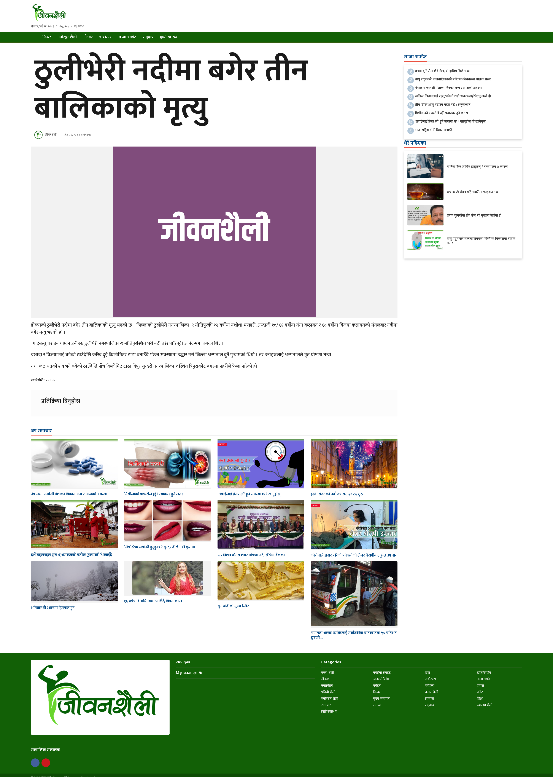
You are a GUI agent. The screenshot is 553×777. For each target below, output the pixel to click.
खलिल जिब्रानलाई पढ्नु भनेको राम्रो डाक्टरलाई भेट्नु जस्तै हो (453, 96)
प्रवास (480, 686)
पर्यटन (377, 686)
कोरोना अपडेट (382, 673)
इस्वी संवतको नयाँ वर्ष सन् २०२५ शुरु (337, 494)
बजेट (480, 692)
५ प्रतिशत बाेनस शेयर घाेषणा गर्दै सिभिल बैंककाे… (253, 555)
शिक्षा (480, 699)
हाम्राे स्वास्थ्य (169, 37)
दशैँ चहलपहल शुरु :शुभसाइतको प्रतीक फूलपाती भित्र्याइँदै (71, 555)
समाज (377, 705)
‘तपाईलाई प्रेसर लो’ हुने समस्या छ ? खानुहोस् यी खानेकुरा (450, 121)
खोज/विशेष (484, 673)
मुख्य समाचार (381, 699)
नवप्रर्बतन (327, 686)
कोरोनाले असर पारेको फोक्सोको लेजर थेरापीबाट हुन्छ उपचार (354, 555)
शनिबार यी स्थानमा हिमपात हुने (53, 608)
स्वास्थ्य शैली (484, 705)
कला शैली (327, 673)
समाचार (51, 380)
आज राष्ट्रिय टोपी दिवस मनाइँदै (434, 130)
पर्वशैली (429, 686)
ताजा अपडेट (127, 37)
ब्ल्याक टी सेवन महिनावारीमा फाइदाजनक (472, 192)
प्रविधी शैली (328, 692)
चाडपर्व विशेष (381, 679)
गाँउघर (88, 37)
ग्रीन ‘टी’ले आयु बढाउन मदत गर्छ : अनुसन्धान (442, 105)
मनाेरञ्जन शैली (67, 37)
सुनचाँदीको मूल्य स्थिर (233, 606)
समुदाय (148, 37)
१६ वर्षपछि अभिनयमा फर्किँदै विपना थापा (153, 601)
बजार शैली (431, 692)
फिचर (46, 37)
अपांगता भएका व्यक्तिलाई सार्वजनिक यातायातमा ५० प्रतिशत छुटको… (354, 635)
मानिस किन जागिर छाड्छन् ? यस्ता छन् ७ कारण (477, 167)
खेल (427, 673)
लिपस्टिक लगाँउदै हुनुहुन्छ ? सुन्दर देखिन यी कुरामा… (161, 547)
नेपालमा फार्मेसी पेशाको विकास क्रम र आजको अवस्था (69, 494)
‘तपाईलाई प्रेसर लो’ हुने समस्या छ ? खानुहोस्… (250, 494)
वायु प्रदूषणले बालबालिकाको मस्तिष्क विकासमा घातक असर (453, 79)
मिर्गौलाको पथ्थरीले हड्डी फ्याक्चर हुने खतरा (154, 494)
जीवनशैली (51, 134)
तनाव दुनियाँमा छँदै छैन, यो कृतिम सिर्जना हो (442, 71)
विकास (429, 699)
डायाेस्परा (105, 37)
